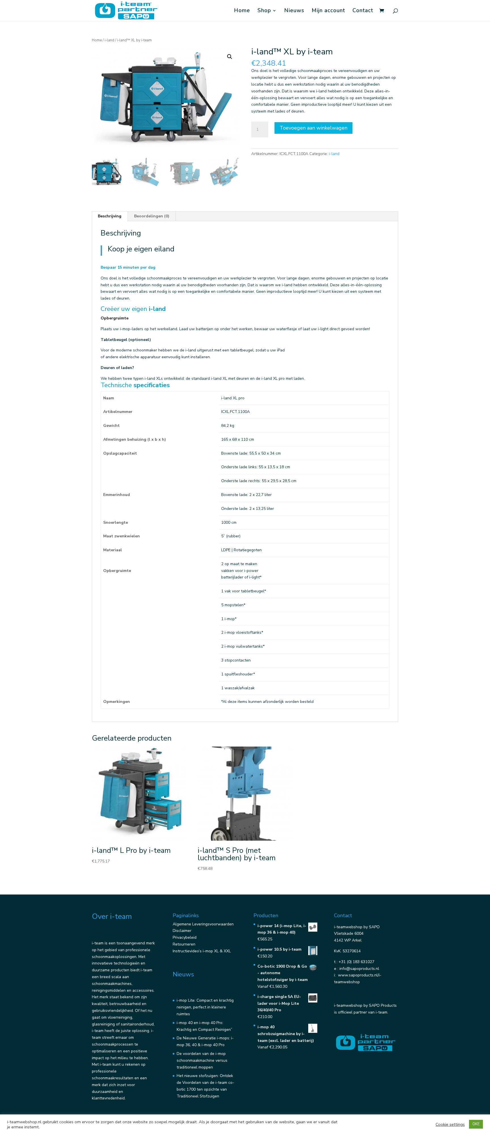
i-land (109, 40)
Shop (264, 11)
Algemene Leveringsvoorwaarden (203, 924)
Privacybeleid (185, 937)
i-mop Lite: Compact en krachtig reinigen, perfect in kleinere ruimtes (205, 1007)
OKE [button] (476, 1124)
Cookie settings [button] (450, 1124)
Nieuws (294, 11)
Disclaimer (182, 930)
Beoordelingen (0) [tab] (151, 216)
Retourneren (184, 944)
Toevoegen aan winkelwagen (313, 127)
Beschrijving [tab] (109, 216)
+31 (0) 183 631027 (356, 962)
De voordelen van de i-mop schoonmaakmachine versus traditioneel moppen (202, 1060)
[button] (230, 57)
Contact (362, 11)
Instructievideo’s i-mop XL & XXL (202, 951)
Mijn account (328, 11)
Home (242, 11)
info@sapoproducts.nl (359, 968)
